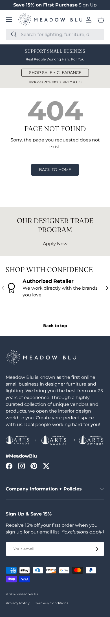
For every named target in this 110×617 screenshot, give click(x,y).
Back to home (55, 169)
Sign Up (88, 5)
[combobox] (55, 34)
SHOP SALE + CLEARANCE (55, 72)
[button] (101, 19)
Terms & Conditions (51, 603)
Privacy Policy (18, 603)
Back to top (55, 325)
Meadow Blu (28, 594)
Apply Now (55, 243)
